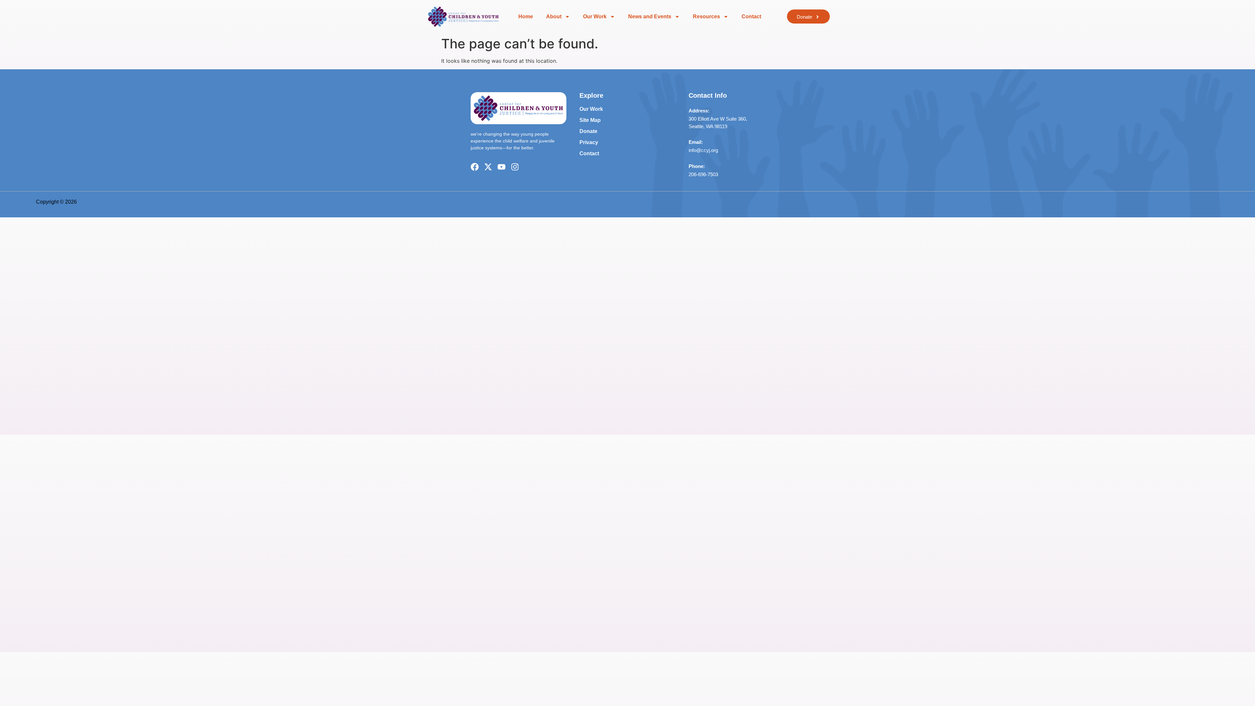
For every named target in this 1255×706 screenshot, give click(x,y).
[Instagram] (515, 167)
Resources (706, 16)
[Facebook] (475, 167)
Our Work (595, 16)
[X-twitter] (488, 167)
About (553, 16)
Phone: (697, 166)
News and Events (649, 16)
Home (525, 16)
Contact (751, 16)
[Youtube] (501, 167)
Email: (696, 142)
